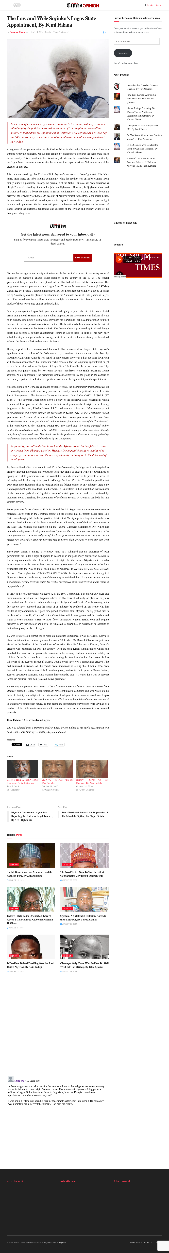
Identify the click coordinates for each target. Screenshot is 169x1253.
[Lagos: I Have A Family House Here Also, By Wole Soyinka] (22, 769)
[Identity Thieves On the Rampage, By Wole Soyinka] (92, 769)
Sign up (158, 4)
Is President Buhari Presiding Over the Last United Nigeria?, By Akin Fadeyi (30, 965)
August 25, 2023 (16, 880)
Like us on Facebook (125, 222)
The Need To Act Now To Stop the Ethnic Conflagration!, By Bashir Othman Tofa (82, 874)
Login (150, 4)
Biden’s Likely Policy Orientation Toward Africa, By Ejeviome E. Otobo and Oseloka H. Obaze (30, 919)
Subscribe (123, 53)
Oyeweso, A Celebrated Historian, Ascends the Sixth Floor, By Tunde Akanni (83, 917)
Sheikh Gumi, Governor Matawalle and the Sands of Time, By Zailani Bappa (30, 874)
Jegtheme (62, 1242)
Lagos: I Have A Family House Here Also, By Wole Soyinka (22, 781)
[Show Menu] (8, 5)
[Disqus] (58, 1026)
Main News (135, 1242)
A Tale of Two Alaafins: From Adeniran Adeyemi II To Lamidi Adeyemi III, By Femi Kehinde (142, 162)
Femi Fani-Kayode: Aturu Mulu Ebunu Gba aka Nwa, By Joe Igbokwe (141, 98)
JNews (16, 1242)
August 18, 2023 (16, 971)
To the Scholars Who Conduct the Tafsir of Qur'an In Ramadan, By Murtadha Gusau (142, 148)
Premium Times (17, 31)
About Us (147, 1242)
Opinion (14, 864)
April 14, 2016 (37, 32)
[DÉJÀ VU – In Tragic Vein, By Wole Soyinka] (57, 769)
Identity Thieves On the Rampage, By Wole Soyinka (92, 781)
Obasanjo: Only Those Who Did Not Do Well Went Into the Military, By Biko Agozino (84, 965)
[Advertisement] (138, 193)
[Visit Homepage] (82, 5)
